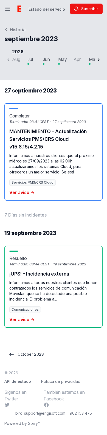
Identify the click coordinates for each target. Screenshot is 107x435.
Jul (30, 59)
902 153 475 (81, 413)
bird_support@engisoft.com (40, 413)
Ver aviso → (22, 192)
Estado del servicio (47, 9)
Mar (93, 59)
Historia (18, 29)
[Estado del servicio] (19, 9)
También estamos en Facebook (64, 395)
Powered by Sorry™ (22, 423)
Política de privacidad (60, 381)
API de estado (17, 381)
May (62, 59)
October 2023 (31, 354)
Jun (46, 59)
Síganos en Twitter (18, 395)
